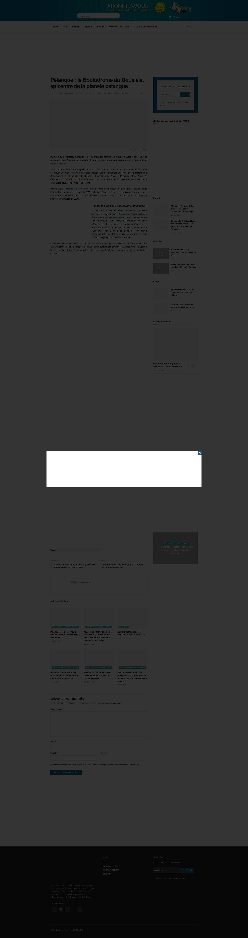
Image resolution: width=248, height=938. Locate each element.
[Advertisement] (124, 469)
